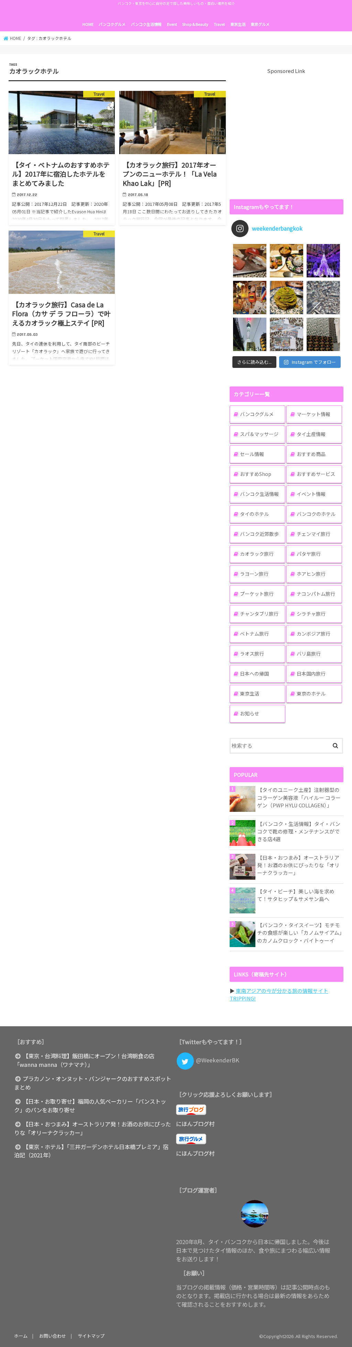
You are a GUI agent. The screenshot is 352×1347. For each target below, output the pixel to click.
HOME (88, 24)
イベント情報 (311, 493)
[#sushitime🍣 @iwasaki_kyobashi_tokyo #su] (249, 260)
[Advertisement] (286, 133)
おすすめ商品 (311, 453)
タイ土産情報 (311, 434)
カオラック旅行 (257, 553)
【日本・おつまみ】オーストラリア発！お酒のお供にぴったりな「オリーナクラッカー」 (298, 865)
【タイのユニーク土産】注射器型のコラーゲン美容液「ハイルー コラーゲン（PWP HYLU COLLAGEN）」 (299, 797)
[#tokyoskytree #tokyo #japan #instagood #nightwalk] (249, 334)
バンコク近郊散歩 (259, 533)
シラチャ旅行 (311, 613)
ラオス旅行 (252, 653)
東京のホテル (311, 693)
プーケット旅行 (257, 593)
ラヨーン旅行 (254, 573)
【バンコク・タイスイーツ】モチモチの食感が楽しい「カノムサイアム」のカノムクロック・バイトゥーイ (299, 932)
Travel (219, 24)
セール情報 (252, 453)
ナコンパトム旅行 (316, 593)
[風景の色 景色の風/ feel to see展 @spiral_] (323, 334)
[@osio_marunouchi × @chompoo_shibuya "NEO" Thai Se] (286, 260)
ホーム (21, 1336)
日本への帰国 (254, 673)
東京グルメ (260, 24)
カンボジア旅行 (313, 633)
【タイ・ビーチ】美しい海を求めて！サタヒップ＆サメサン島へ (295, 895)
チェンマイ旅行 (313, 533)
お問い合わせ (52, 1336)
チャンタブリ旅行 (259, 613)
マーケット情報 (313, 414)
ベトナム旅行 (254, 633)
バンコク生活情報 (146, 24)
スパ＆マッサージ (259, 434)
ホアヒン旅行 (311, 573)
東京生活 (237, 24)
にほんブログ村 (195, 1124)
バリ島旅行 (309, 653)
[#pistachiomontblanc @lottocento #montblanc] (286, 297)
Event (172, 24)
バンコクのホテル (316, 513)
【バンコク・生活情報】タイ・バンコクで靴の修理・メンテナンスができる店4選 (298, 831)
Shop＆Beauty (195, 24)
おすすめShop (255, 473)
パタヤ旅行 (309, 553)
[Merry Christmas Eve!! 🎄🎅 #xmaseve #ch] (323, 260)
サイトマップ (91, 1336)
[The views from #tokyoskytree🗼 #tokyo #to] (323, 297)
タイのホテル (254, 513)
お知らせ (249, 713)
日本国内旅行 (311, 673)
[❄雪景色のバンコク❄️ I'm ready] (286, 334)
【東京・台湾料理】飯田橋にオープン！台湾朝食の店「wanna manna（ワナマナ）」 (84, 1060)
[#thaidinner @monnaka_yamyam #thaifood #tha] (249, 297)
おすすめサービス (316, 473)
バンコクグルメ (112, 24)
